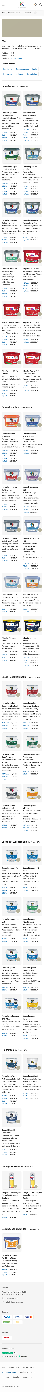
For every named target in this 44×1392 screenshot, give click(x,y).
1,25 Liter (26, 130)
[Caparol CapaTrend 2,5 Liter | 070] (11, 100)
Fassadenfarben (22, 69)
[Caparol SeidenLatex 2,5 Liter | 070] (11, 256)
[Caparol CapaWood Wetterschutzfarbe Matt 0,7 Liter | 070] (32, 1063)
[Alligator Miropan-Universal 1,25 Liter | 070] (32, 625)
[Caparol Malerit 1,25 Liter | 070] (32, 100)
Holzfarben (7, 74)
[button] (3, 4)
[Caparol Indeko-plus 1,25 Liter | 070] (11, 154)
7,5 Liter (4, 138)
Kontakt (5, 1288)
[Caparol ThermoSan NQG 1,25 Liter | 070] (32, 474)
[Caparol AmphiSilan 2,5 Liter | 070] (11, 474)
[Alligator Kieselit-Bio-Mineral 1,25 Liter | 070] (11, 358)
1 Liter (4, 1149)
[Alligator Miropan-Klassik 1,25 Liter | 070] (11, 625)
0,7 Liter (4, 890)
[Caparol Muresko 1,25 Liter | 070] (11, 421)
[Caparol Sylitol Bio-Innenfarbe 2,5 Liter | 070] (32, 154)
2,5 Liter (4, 132)
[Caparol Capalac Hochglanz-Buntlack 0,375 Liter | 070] (32, 690)
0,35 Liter (5, 888)
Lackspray (20, 74)
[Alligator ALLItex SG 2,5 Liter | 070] (32, 358)
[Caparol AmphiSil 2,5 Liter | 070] (32, 421)
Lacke (34, 69)
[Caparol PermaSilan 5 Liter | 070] (32, 582)
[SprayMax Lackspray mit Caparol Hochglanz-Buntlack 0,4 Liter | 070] (32, 1180)
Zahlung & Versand (27, 1372)
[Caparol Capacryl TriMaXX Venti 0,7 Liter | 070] (32, 906)
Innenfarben (7, 69)
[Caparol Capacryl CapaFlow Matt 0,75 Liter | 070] (32, 955)
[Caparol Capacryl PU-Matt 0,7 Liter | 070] (11, 906)
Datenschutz (14, 1367)
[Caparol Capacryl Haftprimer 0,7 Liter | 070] (32, 1003)
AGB (3, 1367)
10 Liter (4, 1104)
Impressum (27, 1377)
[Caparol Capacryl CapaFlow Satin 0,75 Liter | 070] (11, 955)
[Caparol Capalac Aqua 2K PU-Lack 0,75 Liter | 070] (11, 1003)
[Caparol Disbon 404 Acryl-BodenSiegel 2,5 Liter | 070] (11, 1242)
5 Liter (4, 135)
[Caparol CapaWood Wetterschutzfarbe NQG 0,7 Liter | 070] (11, 1063)
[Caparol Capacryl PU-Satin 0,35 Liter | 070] (11, 855)
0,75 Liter (5, 725)
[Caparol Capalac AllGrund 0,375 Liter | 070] (32, 793)
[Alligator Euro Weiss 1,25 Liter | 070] (32, 256)
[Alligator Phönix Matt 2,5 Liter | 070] (32, 310)
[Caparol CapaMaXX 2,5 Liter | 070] (11, 207)
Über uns (5, 1377)
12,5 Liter (5, 140)
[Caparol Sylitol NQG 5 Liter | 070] (11, 582)
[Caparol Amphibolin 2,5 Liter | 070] (11, 525)
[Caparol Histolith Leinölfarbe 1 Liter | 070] (11, 1117)
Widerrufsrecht (28, 1367)
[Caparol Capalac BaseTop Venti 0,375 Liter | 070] (11, 741)
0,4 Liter (4, 1217)
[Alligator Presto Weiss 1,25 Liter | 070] (11, 310)
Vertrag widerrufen (9, 1372)
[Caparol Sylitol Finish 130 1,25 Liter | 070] (32, 525)
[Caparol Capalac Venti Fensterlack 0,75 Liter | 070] (32, 741)
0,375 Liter (5, 723)
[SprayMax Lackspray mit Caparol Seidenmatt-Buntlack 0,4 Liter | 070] (11, 1180)
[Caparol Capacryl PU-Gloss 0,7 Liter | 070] (32, 855)
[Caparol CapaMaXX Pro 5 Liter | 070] (32, 207)
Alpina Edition (16, 58)
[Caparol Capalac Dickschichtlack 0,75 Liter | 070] (11, 793)
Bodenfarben (32, 74)
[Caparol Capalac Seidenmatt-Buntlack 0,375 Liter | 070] (11, 690)
